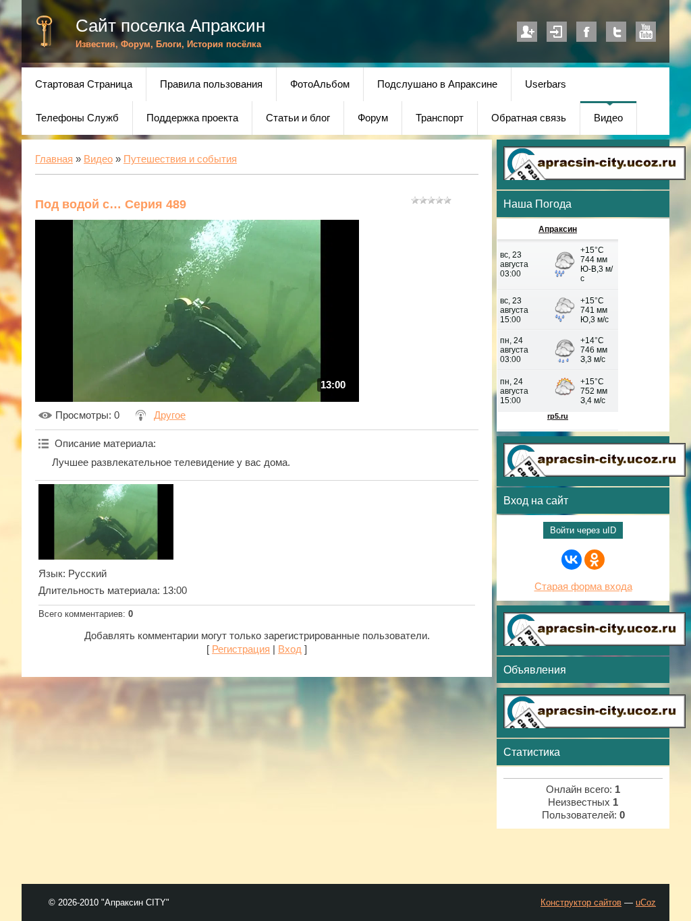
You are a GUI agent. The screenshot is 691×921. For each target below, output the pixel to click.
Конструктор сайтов (581, 902)
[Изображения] (105, 522)
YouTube (646, 32)
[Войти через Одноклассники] (594, 559)
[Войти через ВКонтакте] (571, 559)
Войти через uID (583, 530)
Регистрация (527, 32)
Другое (170, 415)
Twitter (616, 32)
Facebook (586, 32)
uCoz (646, 902)
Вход (557, 32)
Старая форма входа (583, 586)
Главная (54, 159)
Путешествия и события (180, 159)
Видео (98, 159)
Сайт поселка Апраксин (170, 26)
